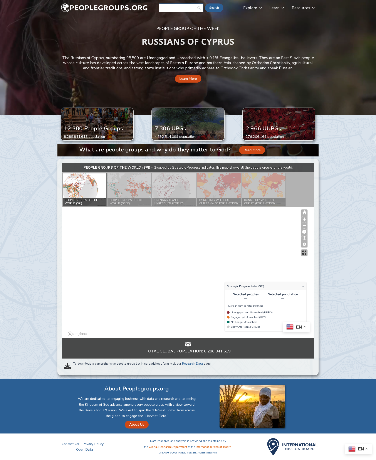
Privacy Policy (93, 444)
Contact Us (70, 444)
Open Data (84, 449)
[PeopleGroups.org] (104, 7)
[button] (259, 8)
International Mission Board (213, 447)
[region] (188, 250)
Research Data (192, 364)
